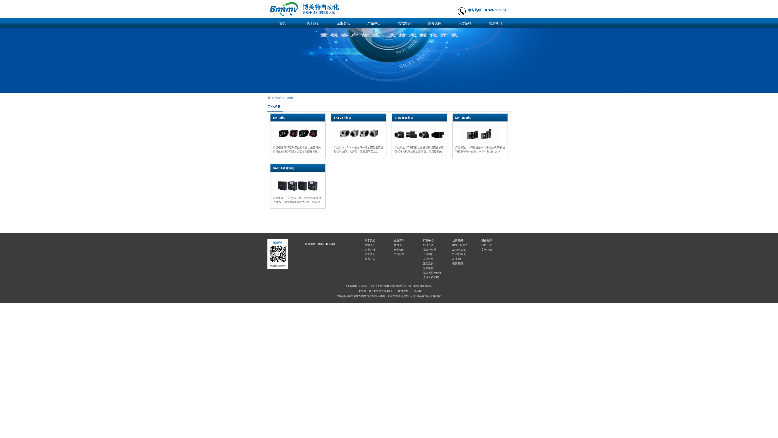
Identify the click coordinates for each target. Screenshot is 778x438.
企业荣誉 (370, 249)
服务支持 (434, 23)
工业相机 (289, 98)
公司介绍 (370, 245)
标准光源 (428, 245)
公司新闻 (399, 254)
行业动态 (399, 249)
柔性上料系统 (431, 277)
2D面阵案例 (459, 249)
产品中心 (373, 23)
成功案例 (404, 23)
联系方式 (370, 258)
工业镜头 (428, 258)
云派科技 (416, 291)
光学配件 (428, 268)
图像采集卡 (429, 263)
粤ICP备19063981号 (381, 291)
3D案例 (456, 258)
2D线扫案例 (459, 254)
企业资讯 (343, 23)
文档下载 (486, 249)
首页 (282, 23)
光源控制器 (429, 249)
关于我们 (313, 23)
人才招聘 (464, 23)
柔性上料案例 (460, 245)
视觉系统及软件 (432, 272)
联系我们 (495, 23)
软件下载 (486, 245)
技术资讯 (399, 245)
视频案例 (457, 263)
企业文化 (370, 254)
